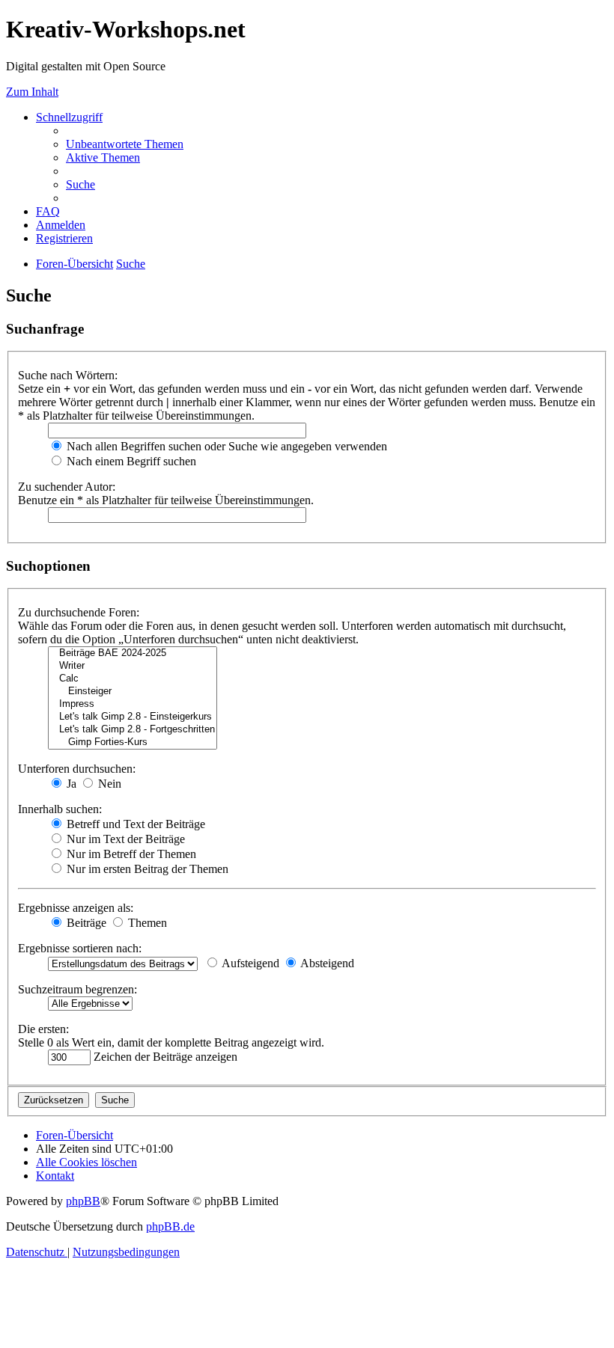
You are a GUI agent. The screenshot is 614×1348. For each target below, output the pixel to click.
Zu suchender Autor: (66, 486)
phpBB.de (170, 1226)
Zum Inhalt (32, 91)
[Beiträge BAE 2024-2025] (132, 653)
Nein (108, 783)
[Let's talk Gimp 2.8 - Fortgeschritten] (132, 729)
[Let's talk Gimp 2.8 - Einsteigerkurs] (132, 717)
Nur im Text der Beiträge (124, 839)
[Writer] (132, 666)
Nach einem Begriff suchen (130, 461)
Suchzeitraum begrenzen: (77, 989)
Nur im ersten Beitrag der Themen (146, 869)
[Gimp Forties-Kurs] (132, 742)
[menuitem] (124, 144)
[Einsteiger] (132, 691)
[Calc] (132, 679)
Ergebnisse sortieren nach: (80, 948)
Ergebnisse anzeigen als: (75, 907)
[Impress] (132, 704)
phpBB (83, 1201)
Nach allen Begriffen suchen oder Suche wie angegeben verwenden (225, 446)
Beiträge (85, 922)
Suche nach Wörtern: (68, 375)
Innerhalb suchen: (60, 809)
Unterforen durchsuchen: (77, 768)
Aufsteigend (249, 963)
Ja (70, 783)
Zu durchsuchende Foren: (78, 612)
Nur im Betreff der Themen (130, 854)
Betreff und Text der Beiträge (134, 824)
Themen (146, 922)
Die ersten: (43, 1029)
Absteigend (326, 963)
